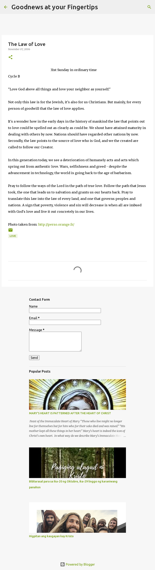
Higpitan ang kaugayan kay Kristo (51, 536)
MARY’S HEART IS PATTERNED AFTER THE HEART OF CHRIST (70, 413)
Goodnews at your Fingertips (54, 6)
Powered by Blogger (80, 564)
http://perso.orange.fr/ (56, 224)
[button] (10, 57)
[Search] (103, 7)
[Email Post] (10, 231)
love (13, 236)
